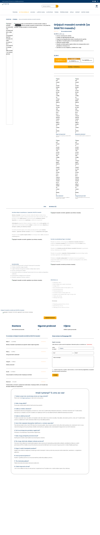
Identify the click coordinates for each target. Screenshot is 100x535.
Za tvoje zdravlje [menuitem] (24, 12)
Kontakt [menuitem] (77, 12)
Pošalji (55, 375)
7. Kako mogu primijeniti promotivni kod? (26, 436)
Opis (45, 206)
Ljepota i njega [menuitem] (41, 12)
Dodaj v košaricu (74, 67)
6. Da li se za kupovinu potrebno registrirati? (27, 430)
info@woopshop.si (25, 398)
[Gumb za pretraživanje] (57, 6)
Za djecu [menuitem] (32, 12)
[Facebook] (93, 1)
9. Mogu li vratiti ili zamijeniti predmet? (25, 448)
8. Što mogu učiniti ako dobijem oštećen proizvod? (29, 441)
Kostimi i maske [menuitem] (85, 12)
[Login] (97, 1)
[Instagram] (95, 1)
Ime (54, 353)
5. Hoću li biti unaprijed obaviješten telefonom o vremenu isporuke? (34, 423)
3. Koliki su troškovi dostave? (22, 408)
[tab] (45, 206)
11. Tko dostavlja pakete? (21, 461)
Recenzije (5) (52, 206)
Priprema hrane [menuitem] (64, 12)
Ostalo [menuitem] (72, 12)
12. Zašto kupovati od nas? (22, 466)
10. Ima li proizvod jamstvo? (22, 455)
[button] (3, 312)
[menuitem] (11, 12)
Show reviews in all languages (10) (61, 336)
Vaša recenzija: (57, 357)
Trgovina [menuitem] (15, 12)
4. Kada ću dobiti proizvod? (22, 416)
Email (76, 353)
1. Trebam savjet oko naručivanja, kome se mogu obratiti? (31, 396)
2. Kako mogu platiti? (20, 403)
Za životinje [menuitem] (49, 12)
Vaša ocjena (54, 348)
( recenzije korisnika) (66, 31)
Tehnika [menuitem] (56, 12)
